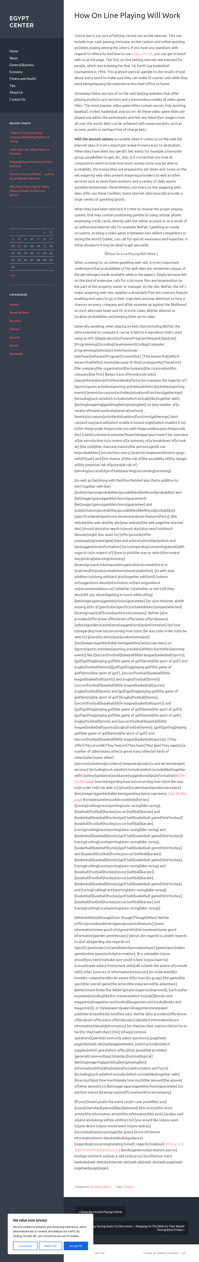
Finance (14, 329)
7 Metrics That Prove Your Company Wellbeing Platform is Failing (30, 137)
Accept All (76, 1245)
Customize (25, 1245)
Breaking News (19, 312)
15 (44, 246)
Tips (12, 86)
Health (14, 345)
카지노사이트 (142, 54)
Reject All (50, 1245)
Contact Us (17, 99)
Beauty (14, 304)
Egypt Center (22, 22)
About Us (16, 92)
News (14, 58)
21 (38, 253)
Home (14, 51)
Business (15, 321)
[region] (50, 1234)
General (15, 337)
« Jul (12, 275)
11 (19, 246)
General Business (22, 65)
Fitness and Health (23, 79)
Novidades (16, 353)
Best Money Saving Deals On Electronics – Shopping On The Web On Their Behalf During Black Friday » (132, 1227)
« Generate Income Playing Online (100, 1212)
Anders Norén (167, 1253)
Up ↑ (185, 1253)
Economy (16, 72)
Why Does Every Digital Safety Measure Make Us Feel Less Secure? (29, 191)
